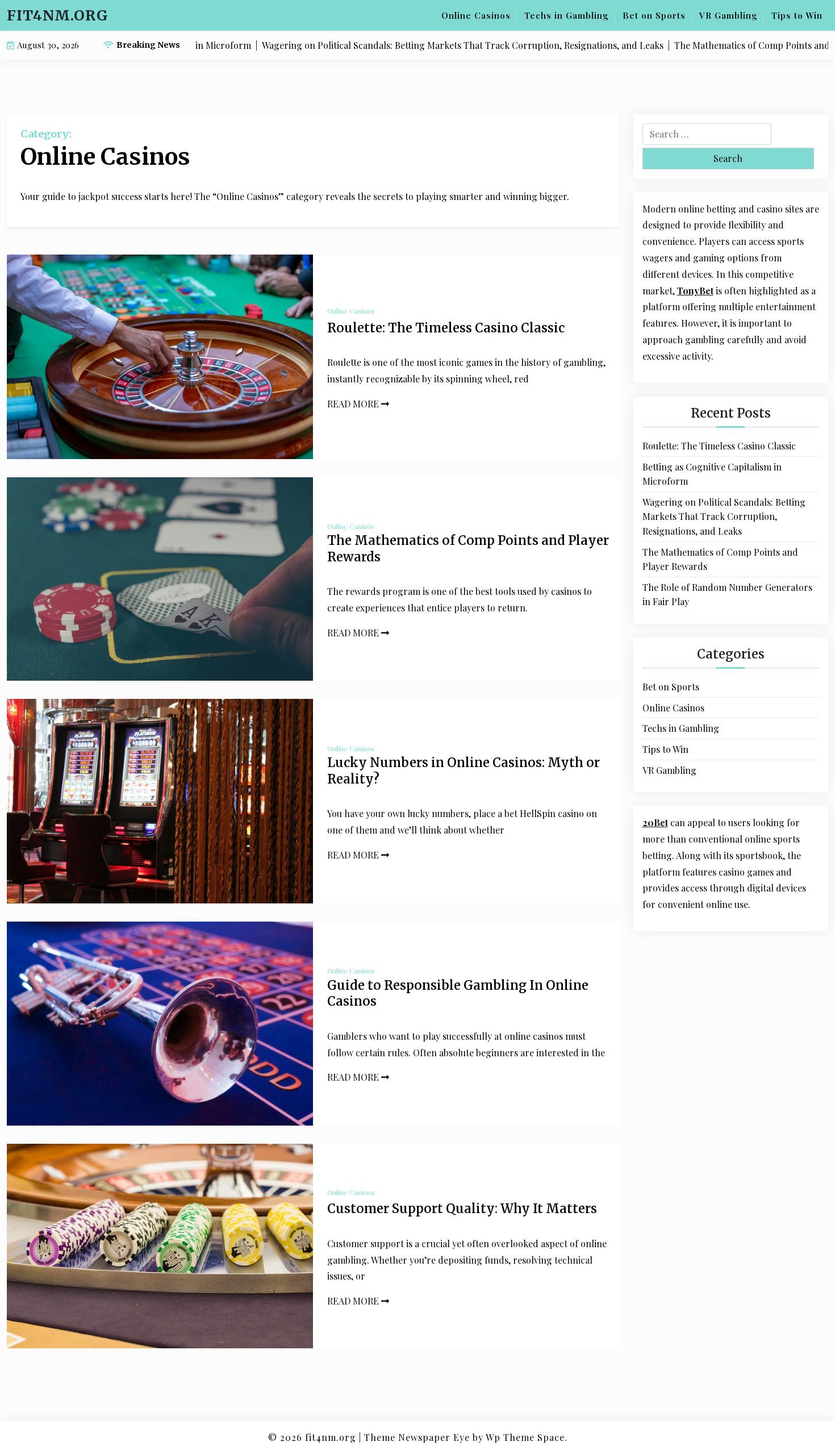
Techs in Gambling (566, 15)
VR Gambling (728, 15)
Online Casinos (476, 15)
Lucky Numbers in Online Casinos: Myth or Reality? (463, 771)
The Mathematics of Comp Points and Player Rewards (468, 548)
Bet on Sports (654, 15)
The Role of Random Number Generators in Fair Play (727, 594)
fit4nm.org (57, 15)
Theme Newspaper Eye (417, 1437)
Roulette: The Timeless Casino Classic (446, 328)
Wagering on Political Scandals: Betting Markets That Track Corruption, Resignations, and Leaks (723, 516)
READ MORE (354, 404)
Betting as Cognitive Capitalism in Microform (712, 474)
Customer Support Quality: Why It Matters (462, 1208)
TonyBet (695, 291)
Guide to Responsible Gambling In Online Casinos (457, 993)
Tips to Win (797, 15)
